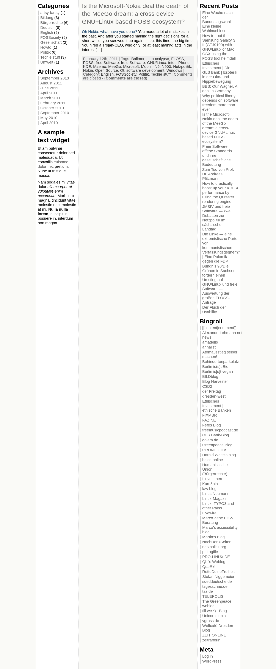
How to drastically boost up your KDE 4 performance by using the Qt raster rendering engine (220, 192)
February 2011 (52, 103)
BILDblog (210, 376)
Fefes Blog (211, 425)
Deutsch (47, 27)
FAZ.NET (210, 420)
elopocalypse (157, 59)
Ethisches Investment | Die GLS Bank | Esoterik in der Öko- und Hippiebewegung (219, 72)
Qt (122, 70)
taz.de (207, 591)
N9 (157, 66)
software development (145, 70)
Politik (45, 52)
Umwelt (46, 62)
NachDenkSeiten (216, 542)
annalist (209, 347)
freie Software (133, 63)
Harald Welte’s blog (219, 455)
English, (108, 74)
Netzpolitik (182, 66)
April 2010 (49, 123)
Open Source (106, 70)
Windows (174, 70)
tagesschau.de (214, 586)
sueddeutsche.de (217, 581)
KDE (87, 66)
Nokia (88, 70)
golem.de (210, 440)
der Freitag (211, 391)
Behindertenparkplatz (220, 361)
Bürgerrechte (51, 22)
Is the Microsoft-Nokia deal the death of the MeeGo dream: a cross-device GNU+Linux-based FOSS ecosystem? (135, 14)
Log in (207, 656)
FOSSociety (50, 37)
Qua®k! (208, 567)
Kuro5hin (210, 484)
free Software (107, 63)
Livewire (209, 513)
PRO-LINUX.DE (216, 557)
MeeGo (114, 66)
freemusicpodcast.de (220, 430)
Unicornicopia (214, 616)
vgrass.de (210, 621)
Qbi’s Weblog (213, 562)
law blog (209, 489)
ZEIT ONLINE (214, 635)
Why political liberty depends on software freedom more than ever (220, 103)
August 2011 (51, 83)
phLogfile (210, 552)
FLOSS (177, 59)
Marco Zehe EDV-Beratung (217, 520)
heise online (212, 460)
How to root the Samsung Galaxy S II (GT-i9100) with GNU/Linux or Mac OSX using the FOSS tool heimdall (219, 47)
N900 (166, 66)
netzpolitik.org (214, 547)
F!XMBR (209, 415)
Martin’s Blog (213, 537)
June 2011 (49, 88)
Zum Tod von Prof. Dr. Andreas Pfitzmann (218, 174)
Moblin (146, 66)
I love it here (212, 479)
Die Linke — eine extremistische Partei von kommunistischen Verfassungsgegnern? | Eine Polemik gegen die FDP (221, 247)
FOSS (88, 63)
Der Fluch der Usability (214, 309)
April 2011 (49, 93)
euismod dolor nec (53, 164)
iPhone (183, 63)
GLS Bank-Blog (215, 435)
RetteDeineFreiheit (218, 571)
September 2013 (54, 78)
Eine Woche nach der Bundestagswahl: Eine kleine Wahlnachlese (217, 22)
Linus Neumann (215, 494)
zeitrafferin (211, 640)
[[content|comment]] (219, 328)
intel (171, 63)
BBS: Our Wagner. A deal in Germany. (219, 88)
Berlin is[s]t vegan (217, 371)
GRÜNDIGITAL (215, 450)
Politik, (144, 74)
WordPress (211, 661)
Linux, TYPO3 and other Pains (218, 505)
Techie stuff (50, 57)
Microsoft (131, 66)
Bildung (46, 18)
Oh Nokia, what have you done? (109, 32)
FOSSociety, (127, 74)
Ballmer (137, 59)
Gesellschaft (51, 42)
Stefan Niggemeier (218, 576)
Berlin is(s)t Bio (215, 366)
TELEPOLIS (212, 596)
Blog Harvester (215, 381)
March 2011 (50, 98)
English (46, 32)
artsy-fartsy (50, 13)
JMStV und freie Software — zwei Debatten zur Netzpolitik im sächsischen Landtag (216, 217)
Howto (45, 47)
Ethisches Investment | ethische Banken (216, 405)
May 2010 (48, 118)
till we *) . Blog (214, 611)
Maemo (99, 66)
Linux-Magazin (214, 498)
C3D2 (207, 386)
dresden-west (214, 396)
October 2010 (52, 108)
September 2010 (54, 113)
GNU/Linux (156, 63)
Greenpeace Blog (217, 445)
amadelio (210, 342)
